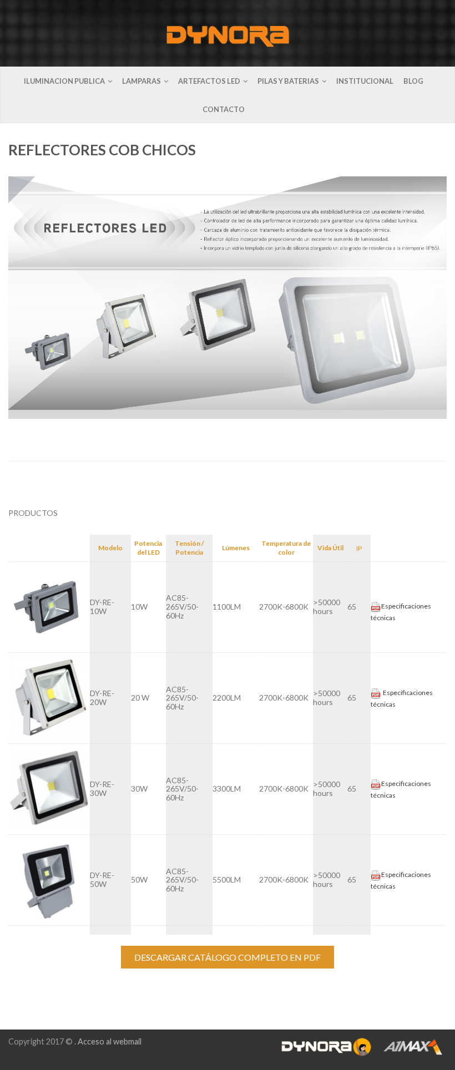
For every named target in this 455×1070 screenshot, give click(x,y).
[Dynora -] (228, 33)
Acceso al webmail (109, 1041)
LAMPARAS (141, 81)
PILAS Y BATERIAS (288, 81)
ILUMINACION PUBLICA (64, 81)
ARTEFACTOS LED (209, 81)
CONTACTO (224, 109)
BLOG (413, 81)
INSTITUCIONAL (364, 81)
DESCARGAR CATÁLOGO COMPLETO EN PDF (227, 957)
